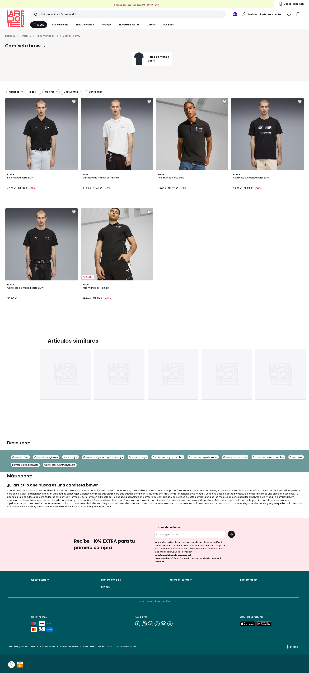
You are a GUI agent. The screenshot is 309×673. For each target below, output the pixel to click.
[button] (298, 14)
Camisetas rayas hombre (203, 457)
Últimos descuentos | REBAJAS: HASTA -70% (136, 5)
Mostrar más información (154, 601)
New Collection (85, 24)
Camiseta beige (138, 457)
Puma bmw (296, 457)
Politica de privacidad (69, 647)
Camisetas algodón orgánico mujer (103, 457)
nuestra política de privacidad (172, 555)
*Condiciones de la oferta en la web (97, 647)
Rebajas (107, 24)
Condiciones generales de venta (21, 647)
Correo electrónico (167, 527)
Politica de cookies (47, 647)
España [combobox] (294, 646)
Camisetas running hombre (59, 464)
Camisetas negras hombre (168, 457)
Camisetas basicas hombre (268, 457)
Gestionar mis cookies (126, 647)
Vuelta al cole (60, 24)
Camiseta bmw (71, 35)
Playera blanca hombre (25, 464)
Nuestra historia (129, 24)
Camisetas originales (46, 457)
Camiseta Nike (20, 457)
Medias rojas (70, 457)
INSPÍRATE (105, 586)
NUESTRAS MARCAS (248, 580)
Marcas (150, 24)
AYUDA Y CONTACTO (40, 580)
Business (168, 24)
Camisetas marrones (235, 457)
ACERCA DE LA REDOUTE (181, 580)
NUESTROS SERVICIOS (110, 580)
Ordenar (14, 91)
